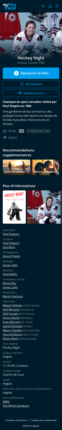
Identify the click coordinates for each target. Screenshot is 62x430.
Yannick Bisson (12, 334)
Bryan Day (9, 283)
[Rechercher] (43, 6)
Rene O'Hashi (11, 256)
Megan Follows (12, 305)
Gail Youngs (10, 314)
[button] (57, 6)
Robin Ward (10, 339)
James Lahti (10, 265)
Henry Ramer (11, 318)
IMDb (6, 402)
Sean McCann (11, 322)
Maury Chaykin (12, 330)
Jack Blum (9, 247)
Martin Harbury (13, 296)
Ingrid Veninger (13, 326)
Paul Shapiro (11, 234)
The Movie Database (16, 406)
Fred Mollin (10, 274)
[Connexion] (50, 6)
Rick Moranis (11, 309)
